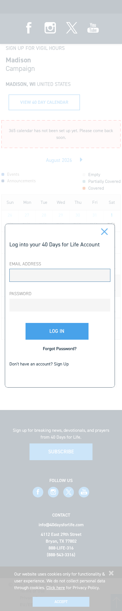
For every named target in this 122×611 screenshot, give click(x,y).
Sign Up (61, 364)
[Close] (104, 231)
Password (20, 294)
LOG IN (56, 331)
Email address (25, 264)
